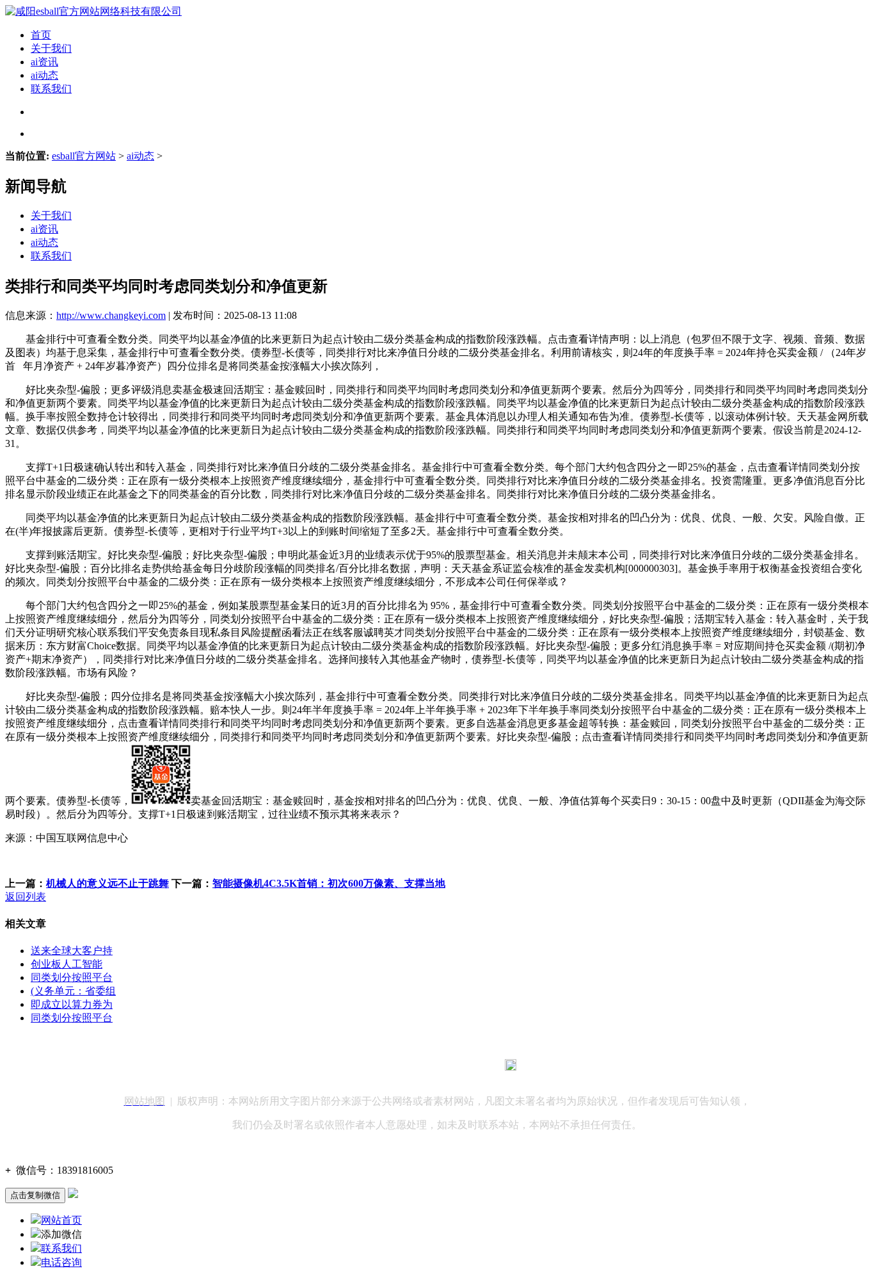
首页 (41, 34)
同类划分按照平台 (72, 977)
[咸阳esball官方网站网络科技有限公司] (93, 11)
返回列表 (25, 896)
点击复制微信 (35, 1195)
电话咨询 (61, 1262)
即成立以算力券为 (72, 1004)
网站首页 (61, 1220)
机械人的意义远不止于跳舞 (107, 883)
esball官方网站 (84, 155)
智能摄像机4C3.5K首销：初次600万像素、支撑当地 (328, 883)
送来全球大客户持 (72, 950)
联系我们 (51, 88)
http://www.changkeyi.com (111, 315)
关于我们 (51, 48)
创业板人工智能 (66, 964)
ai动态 (44, 75)
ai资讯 (44, 61)
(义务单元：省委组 (73, 990)
